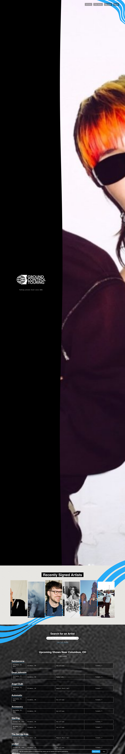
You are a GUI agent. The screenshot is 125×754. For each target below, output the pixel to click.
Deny (104, 751)
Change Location (62, 656)
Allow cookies (96, 751)
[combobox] (62, 638)
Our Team (108, 4)
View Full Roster (62, 642)
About (116, 4)
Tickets (97, 665)
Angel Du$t (17, 683)
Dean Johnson (19, 672)
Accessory (17, 706)
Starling (16, 717)
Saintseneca (18, 661)
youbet (15, 743)
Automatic (17, 695)
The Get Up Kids (20, 734)
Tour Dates (98, 4)
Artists (88, 4)
